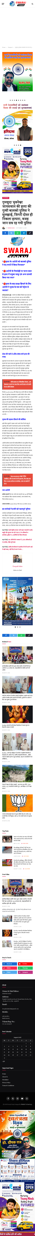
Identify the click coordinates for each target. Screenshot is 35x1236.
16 (30, 1049)
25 (8, 1055)
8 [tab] (24, 100)
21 (21, 1052)
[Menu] (3, 4)
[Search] (32, 4)
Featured (6, 197)
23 (30, 1052)
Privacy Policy (6, 1082)
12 (13, 1049)
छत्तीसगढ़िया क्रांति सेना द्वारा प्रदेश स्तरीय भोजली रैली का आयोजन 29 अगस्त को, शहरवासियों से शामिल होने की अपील (16, 668)
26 (13, 1055)
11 (8, 1049)
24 (4, 1055)
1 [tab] (10, 100)
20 (17, 1052)
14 (21, 1049)
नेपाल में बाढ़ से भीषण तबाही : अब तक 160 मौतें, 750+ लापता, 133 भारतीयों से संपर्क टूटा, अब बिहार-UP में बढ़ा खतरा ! (17, 786)
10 (4, 1049)
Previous (4, 75)
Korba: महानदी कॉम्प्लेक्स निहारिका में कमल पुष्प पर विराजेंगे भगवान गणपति (23, 932)
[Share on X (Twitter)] (11, 233)
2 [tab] (12, 100)
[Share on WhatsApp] (17, 233)
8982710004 (5, 1018)
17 (4, 1052)
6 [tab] (20, 100)
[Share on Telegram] (24, 233)
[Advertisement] (17, 27)
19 (13, 1052)
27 (17, 1055)
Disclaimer (5, 1079)
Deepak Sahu (11, 228)
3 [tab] (14, 100)
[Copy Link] (30, 233)
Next (31, 75)
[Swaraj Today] (17, 4)
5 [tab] (18, 100)
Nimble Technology (26, 1104)
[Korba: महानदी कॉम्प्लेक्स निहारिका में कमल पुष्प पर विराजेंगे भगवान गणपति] (17, 714)
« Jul (3, 1061)
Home (4, 1074)
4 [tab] (16, 100)
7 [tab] (22, 100)
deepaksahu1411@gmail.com (10, 1008)
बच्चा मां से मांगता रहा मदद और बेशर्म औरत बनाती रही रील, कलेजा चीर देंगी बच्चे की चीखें (23, 838)
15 (26, 1049)
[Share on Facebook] (5, 233)
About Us (5, 1076)
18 (8, 1052)
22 (26, 1052)
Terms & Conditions (8, 1085)
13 (17, 1049)
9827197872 (5, 1016)
